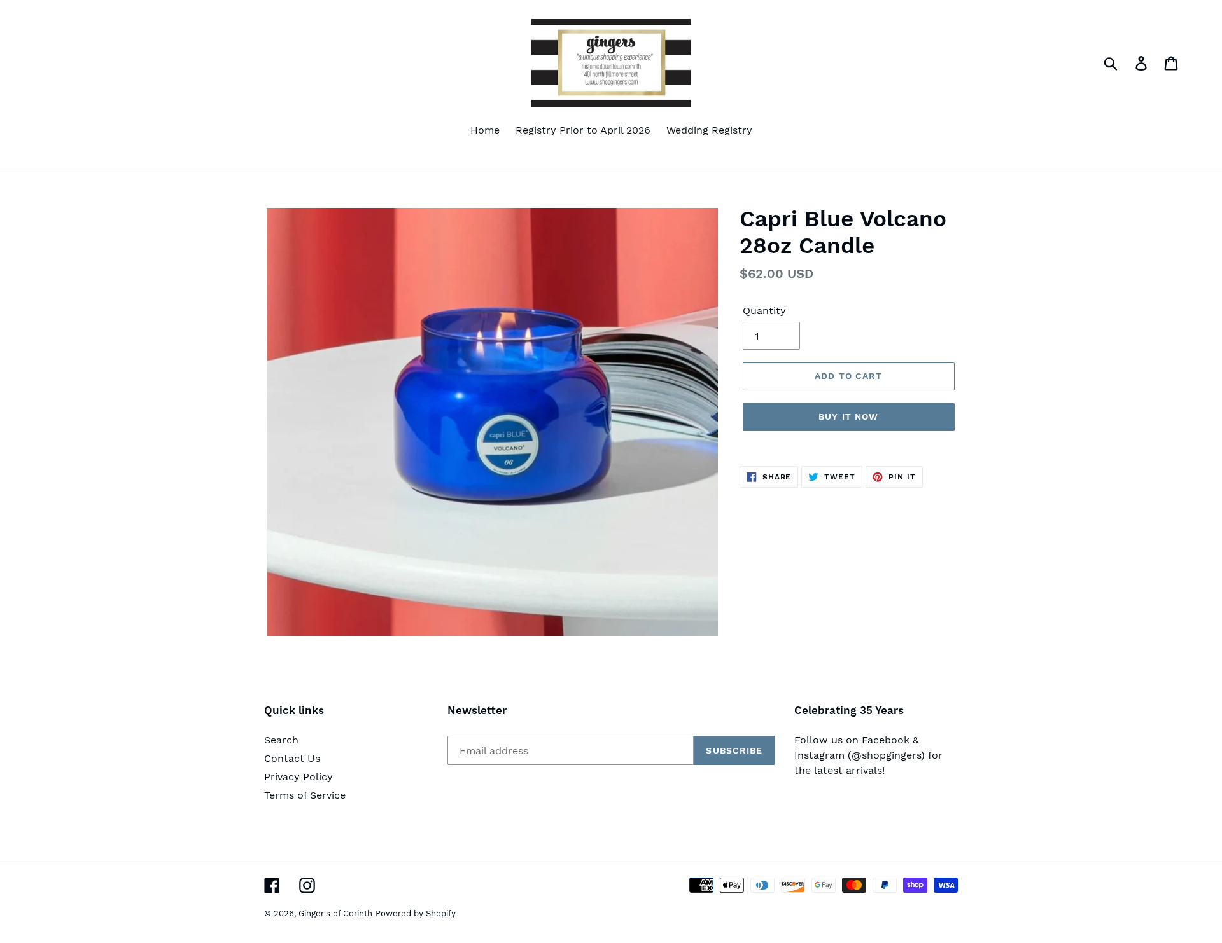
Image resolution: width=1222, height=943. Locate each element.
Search (281, 740)
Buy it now (848, 416)
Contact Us (292, 758)
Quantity (764, 311)
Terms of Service (305, 795)
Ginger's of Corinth (335, 913)
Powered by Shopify (416, 913)
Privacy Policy (298, 777)
